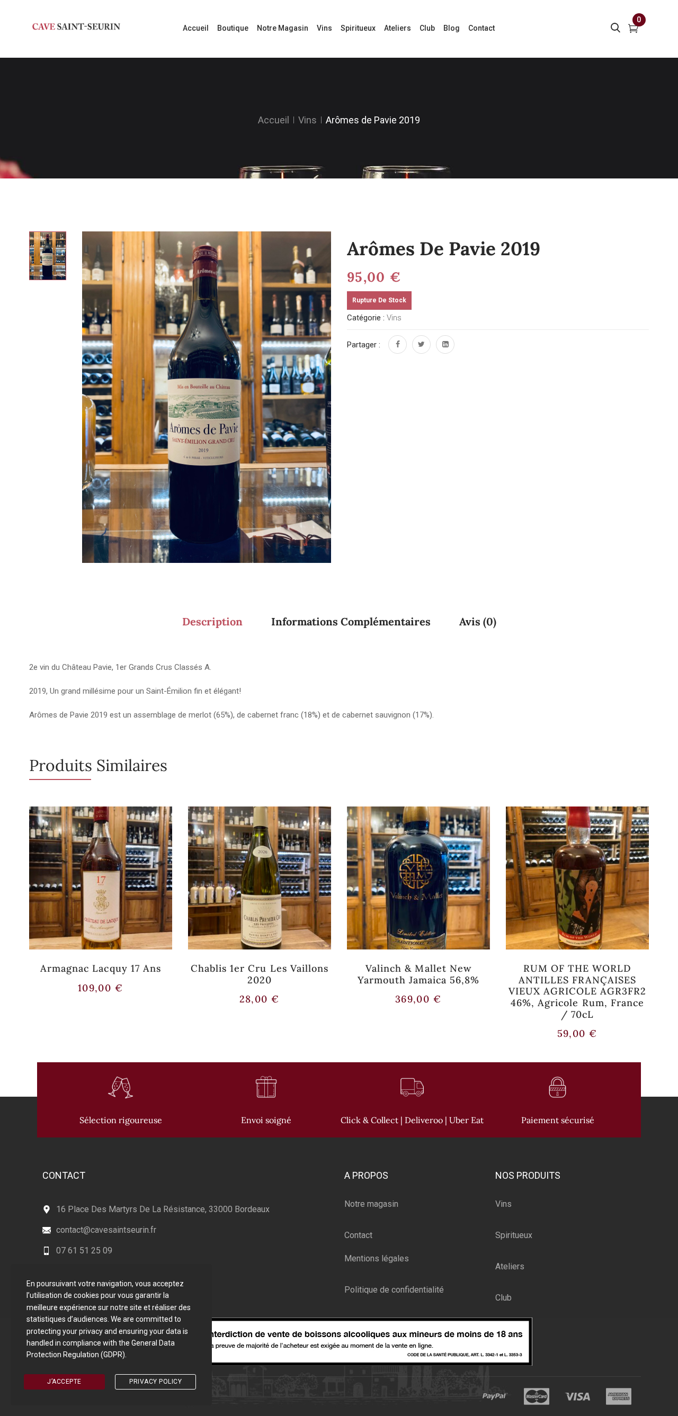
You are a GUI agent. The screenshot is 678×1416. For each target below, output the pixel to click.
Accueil (273, 120)
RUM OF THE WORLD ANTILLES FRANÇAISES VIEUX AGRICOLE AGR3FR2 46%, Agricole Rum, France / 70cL (577, 991)
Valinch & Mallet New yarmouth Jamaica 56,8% (419, 974)
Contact (358, 1235)
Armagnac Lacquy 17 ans (100, 968)
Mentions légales (376, 1258)
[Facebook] (397, 344)
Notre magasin (371, 1204)
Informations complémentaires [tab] (351, 621)
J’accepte (64, 1381)
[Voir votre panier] (633, 29)
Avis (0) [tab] (477, 621)
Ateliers (509, 1266)
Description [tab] (212, 621)
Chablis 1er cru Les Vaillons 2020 (259, 974)
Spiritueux (513, 1235)
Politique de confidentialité (394, 1290)
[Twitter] (421, 344)
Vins (307, 120)
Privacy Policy (155, 1381)
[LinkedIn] (445, 344)
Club (503, 1298)
